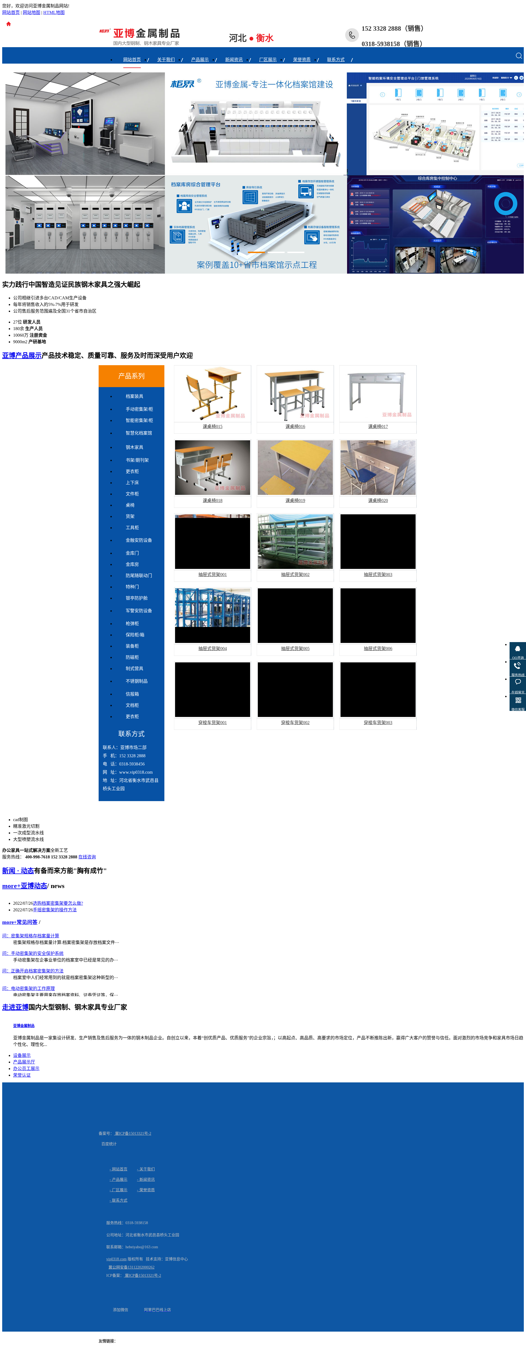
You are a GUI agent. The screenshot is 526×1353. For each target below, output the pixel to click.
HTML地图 (54, 12)
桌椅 (130, 505)
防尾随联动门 (139, 575)
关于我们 (166, 59)
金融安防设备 (139, 540)
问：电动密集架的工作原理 (28, 963)
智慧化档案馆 (139, 433)
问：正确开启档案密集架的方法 (33, 945)
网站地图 (31, 12)
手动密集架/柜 (139, 409)
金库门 (132, 553)
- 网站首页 (118, 1169)
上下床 (132, 482)
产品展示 (200, 59)
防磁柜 (132, 657)
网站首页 (11, 12)
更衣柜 (132, 471)
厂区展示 (268, 59)
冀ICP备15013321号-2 (132, 1133)
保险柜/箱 (135, 634)
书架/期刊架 (137, 460)
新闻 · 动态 (18, 870)
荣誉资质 (302, 59)
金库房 (132, 564)
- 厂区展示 (118, 1190)
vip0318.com (116, 1259)
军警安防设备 (139, 610)
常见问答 (27, 922)
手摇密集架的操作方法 (55, 909)
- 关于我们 (146, 1169)
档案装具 (134, 396)
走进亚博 (15, 1007)
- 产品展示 (118, 1180)
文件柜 (132, 494)
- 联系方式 (118, 1200)
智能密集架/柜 (139, 420)
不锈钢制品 (137, 681)
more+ (11, 885)
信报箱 (132, 694)
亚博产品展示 (22, 355)
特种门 (132, 587)
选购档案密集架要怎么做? (58, 903)
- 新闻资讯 (146, 1180)
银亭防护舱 (137, 598)
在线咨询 (87, 857)
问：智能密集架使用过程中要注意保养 (39, 980)
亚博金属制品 (24, 1026)
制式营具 (134, 668)
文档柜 (132, 705)
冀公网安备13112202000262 (131, 1267)
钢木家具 (134, 447)
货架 (130, 516)
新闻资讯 (234, 59)
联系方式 (336, 59)
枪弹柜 (132, 623)
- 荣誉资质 (146, 1190)
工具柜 (132, 527)
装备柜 (132, 646)
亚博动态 (34, 885)
